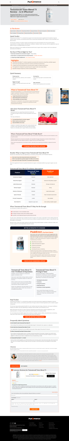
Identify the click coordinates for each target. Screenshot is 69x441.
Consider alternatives (38, 55)
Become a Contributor (33, 425)
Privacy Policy (41, 427)
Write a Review (51, 376)
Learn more (55, 5)
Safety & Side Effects (29, 33)
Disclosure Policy (52, 427)
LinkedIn (40, 360)
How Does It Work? (26, 30)
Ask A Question (24, 366)
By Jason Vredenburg (14, 19)
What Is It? (19, 30)
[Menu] (10, 2)
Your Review (13, 397)
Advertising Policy (52, 424)
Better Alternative (51, 30)
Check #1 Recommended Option (34, 261)
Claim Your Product (32, 424)
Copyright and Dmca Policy (53, 428)
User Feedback (13, 33)
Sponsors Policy (51, 425)
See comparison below (30, 57)
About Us (40, 422)
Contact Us (41, 425)
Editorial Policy (51, 422)
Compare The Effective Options (34, 146)
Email (35, 399)
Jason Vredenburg (14, 359)
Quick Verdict (13, 30)
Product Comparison (43, 30)
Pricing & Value (20, 33)
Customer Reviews (15, 366)
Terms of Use (41, 424)
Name (12, 399)
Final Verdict (36, 33)
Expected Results (34, 30)
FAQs (41, 33)
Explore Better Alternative (34, 317)
